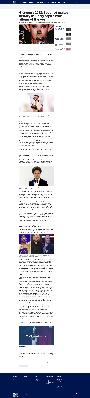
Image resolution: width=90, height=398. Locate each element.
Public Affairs (59, 377)
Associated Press (29, 22)
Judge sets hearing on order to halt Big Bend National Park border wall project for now (60, 44)
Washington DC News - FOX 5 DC (50, 383)
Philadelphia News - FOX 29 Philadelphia (50, 381)
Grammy (41, 53)
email (76, 393)
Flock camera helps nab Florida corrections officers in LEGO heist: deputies (60, 48)
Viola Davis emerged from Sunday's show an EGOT (30, 312)
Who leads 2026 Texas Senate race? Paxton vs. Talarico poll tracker (60, 29)
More (64, 2)
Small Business (37, 380)
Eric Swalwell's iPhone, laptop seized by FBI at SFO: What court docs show (59, 34)
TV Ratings (58, 380)
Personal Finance (38, 377)
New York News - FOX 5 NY (50, 378)
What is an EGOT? (22, 346)
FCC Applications (59, 387)
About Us (59, 376)
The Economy (37, 379)
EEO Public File (59, 379)
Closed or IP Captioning (61, 383)
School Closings (15, 377)
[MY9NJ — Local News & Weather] (16, 2)
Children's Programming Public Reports (61, 382)
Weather (15, 376)
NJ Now (25, 376)
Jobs (57, 385)
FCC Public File (59, 386)
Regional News (49, 376)
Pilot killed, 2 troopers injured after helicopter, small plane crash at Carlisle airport (59, 39)
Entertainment (35, 22)
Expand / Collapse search (76, 2)
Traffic (14, 379)
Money (36, 376)
